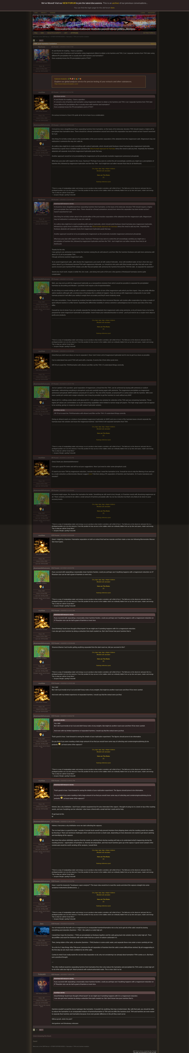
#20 (52, 974)
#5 (52, 279)
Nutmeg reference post (103, 181)
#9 (52, 490)
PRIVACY (44, 12)
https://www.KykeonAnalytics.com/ (66, 84)
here (90, 474)
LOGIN (143, 12)
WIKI (42, 33)
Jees (41, 924)
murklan (41, 92)
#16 (52, 781)
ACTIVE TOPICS (149, 33)
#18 (52, 881)
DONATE (52, 12)
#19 (52, 924)
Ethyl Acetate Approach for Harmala (102, 149)
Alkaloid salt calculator (103, 171)
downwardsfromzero (42, 125)
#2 (52, 92)
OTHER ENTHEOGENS (58, 36)
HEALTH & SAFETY (54, 33)
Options (153, 43)
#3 (52, 125)
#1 (52, 47)
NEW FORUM (69, 3)
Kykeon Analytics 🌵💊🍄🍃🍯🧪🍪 (68, 79)
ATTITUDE (74, 33)
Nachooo (41, 47)
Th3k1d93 (42, 974)
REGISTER (151, 12)
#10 (52, 535)
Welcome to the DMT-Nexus (41, 36)
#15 (52, 716)
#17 (52, 821)
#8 (52, 458)
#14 (52, 683)
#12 (52, 610)
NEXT (41, 40)
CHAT (36, 12)
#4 (52, 200)
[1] (103, 177)
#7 (52, 384)
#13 (52, 643)
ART (65, 33)
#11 (52, 568)
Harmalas (69, 36)
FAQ (35, 33)
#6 (52, 351)
